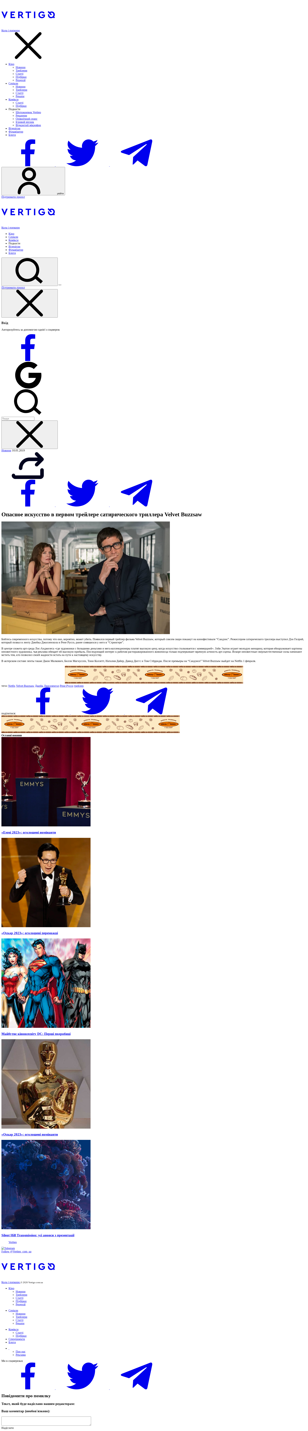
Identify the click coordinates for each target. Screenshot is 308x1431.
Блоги (12, 134)
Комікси (14, 99)
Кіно (11, 64)
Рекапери (21, 115)
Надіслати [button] (7, 1427)
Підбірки (21, 76)
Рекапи (20, 96)
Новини (20, 67)
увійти (60, 193)
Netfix (11, 685)
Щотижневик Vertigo (28, 112)
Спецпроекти (17, 1339)
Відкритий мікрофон (28, 125)
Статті (19, 73)
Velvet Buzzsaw (25, 685)
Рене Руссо (66, 685)
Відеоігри (14, 128)
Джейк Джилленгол (47, 685)
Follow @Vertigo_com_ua (16, 1251)
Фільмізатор (16, 131)
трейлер (79, 685)
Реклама (21, 1354)
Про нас (20, 1351)
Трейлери (21, 70)
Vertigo (13, 1242)
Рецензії (20, 80)
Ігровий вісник (25, 121)
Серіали (13, 83)
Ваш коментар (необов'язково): (25, 1411)
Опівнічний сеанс (26, 118)
